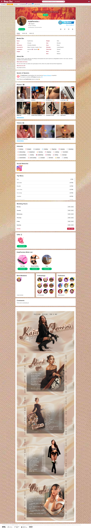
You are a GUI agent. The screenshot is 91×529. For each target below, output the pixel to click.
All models (3, 4)
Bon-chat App (37, 4)
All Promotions (23, 4)
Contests (30, 4)
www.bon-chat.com (15, 524)
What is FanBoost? (70, 25)
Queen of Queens (47, 75)
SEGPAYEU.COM (29, 524)
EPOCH (24, 524)
